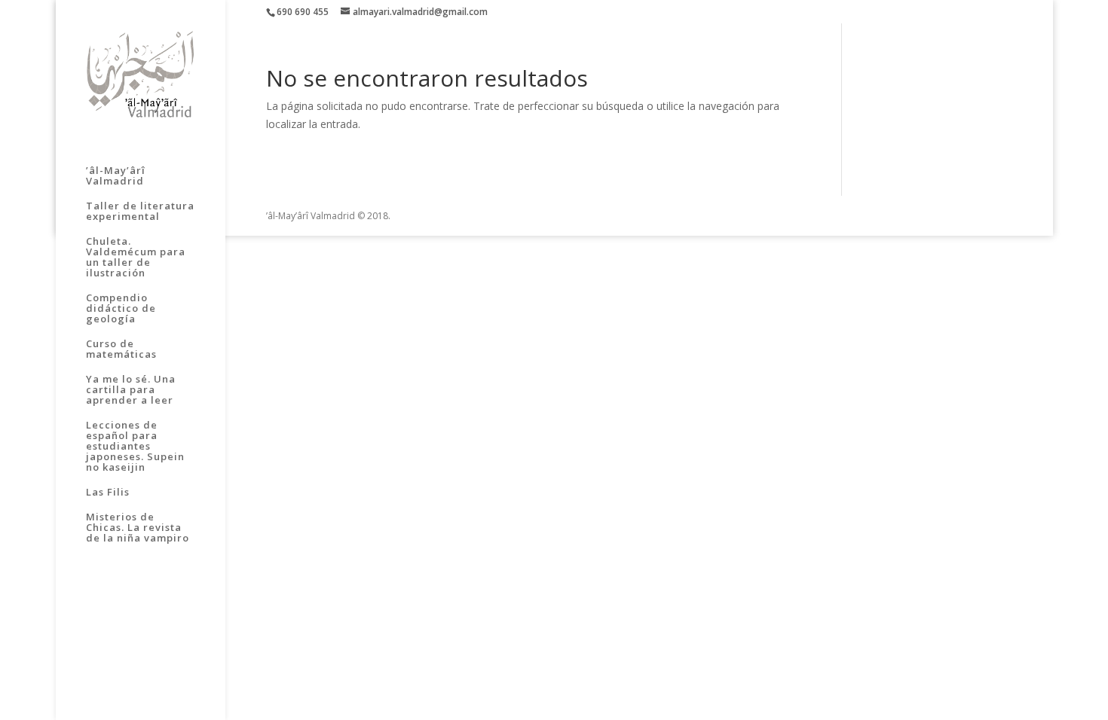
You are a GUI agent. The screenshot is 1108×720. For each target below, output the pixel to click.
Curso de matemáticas (121, 349)
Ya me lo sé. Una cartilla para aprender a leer (131, 390)
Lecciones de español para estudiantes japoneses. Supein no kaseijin (135, 446)
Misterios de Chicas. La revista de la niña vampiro (137, 528)
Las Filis (108, 493)
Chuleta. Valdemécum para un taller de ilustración (135, 257)
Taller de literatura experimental (140, 211)
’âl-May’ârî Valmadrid (115, 176)
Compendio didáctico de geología (121, 308)
